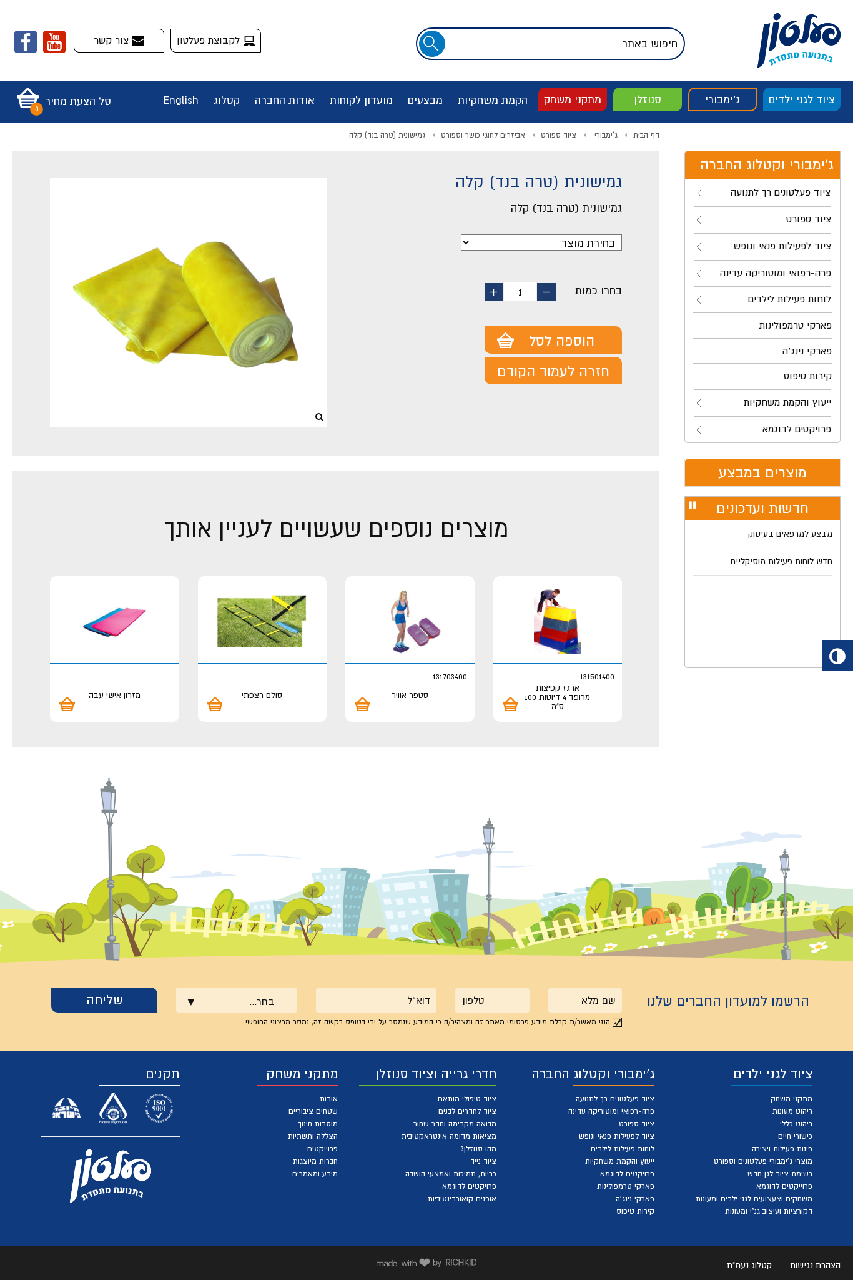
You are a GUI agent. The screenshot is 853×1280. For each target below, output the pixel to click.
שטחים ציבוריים (313, 1111)
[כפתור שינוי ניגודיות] (837, 655)
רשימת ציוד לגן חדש (779, 1173)
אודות (329, 1098)
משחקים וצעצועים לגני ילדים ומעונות (754, 1198)
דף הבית (646, 135)
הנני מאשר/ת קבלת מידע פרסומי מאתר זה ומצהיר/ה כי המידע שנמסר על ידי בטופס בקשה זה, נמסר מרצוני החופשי (427, 1022)
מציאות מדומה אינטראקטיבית (449, 1136)
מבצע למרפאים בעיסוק (790, 534)
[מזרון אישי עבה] (114, 621)
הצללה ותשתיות (313, 1136)
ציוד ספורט (558, 135)
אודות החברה (285, 100)
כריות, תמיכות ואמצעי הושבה (450, 1173)
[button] (60, 93)
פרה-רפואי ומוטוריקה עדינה (611, 1111)
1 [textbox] (520, 292)
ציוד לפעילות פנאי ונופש (616, 1136)
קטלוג (227, 100)
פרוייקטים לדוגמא (784, 1186)
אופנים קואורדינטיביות (462, 1198)
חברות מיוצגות (315, 1161)
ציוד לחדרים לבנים (467, 1111)
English (181, 100)
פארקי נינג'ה (635, 1198)
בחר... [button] (261, 1001)
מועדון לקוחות (361, 100)
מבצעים (425, 100)
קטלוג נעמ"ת (749, 1265)
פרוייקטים (322, 1148)
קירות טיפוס (635, 1211)
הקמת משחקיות (493, 100)
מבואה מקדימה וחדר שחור (454, 1123)
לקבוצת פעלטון (210, 40)
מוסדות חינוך (318, 1123)
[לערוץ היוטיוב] (54, 42)
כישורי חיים (795, 1136)
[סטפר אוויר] (410, 621)
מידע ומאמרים (315, 1173)
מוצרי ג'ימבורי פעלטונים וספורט (763, 1161)
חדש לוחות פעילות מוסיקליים (781, 561)
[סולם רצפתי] (262, 621)
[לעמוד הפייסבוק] (25, 42)
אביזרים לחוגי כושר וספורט (483, 135)
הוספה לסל (561, 340)
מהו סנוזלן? (478, 1148)
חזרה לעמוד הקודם (553, 371)
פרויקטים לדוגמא (627, 1173)
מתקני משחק (572, 99)
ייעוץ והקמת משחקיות (619, 1161)
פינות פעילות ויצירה (782, 1148)
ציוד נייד (483, 1161)
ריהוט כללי (796, 1123)
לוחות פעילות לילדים (622, 1148)
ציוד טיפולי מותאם (467, 1098)
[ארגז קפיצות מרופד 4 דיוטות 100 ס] (558, 621)
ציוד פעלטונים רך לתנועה (615, 1098)
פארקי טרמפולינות (625, 1186)
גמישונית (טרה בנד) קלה (387, 135)
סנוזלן (647, 99)
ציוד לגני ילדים (802, 99)
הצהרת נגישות (815, 1265)
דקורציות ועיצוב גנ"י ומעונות (768, 1211)
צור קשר (113, 40)
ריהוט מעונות (792, 1111)
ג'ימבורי (722, 99)
